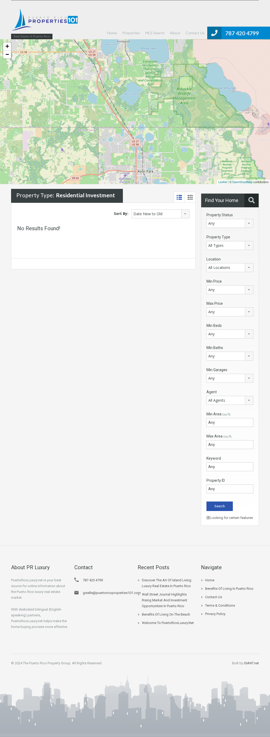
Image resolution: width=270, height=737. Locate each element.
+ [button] (7, 46)
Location (213, 259)
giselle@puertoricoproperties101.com (112, 593)
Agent (211, 392)
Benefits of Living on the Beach (166, 614)
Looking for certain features (231, 518)
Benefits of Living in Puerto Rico (229, 589)
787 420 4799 (242, 33)
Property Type (218, 237)
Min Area (218, 414)
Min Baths (214, 348)
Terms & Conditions (220, 605)
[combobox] (161, 213)
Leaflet (222, 182)
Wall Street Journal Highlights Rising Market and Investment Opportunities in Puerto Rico (164, 600)
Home (112, 33)
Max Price (214, 303)
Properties (131, 33)
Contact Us (195, 33)
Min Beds (214, 325)
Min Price (214, 281)
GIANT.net (251, 663)
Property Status (219, 215)
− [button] (7, 54)
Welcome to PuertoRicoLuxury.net (168, 623)
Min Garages (216, 370)
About (175, 33)
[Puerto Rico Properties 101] (45, 22)
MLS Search (155, 33)
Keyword (213, 458)
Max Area (219, 436)
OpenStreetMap (242, 182)
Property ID (215, 480)
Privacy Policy (215, 614)
